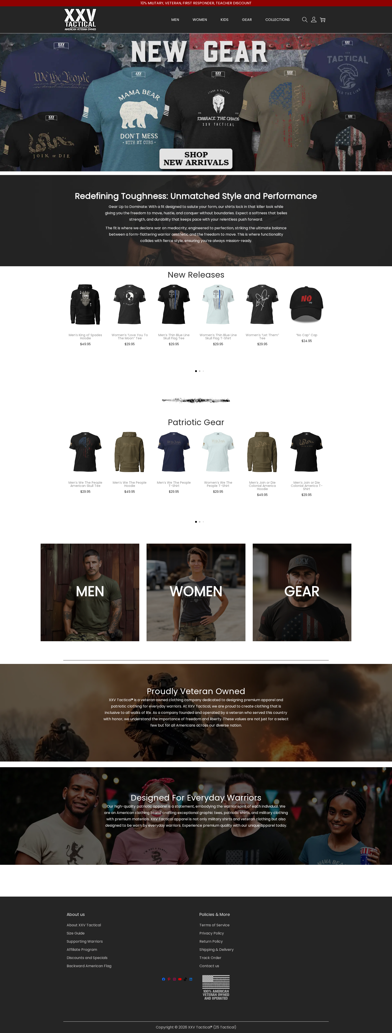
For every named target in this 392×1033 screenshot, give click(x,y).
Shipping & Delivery (216, 949)
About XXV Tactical (84, 925)
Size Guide (76, 933)
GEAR (302, 591)
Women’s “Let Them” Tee (262, 336)
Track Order (210, 957)
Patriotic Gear (196, 422)
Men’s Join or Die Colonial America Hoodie (262, 485)
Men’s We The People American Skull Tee (85, 484)
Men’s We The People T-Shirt (174, 484)
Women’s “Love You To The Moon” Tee (130, 336)
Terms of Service (214, 925)
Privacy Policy (211, 933)
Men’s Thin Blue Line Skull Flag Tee (174, 336)
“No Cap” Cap (306, 335)
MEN (90, 591)
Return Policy (211, 941)
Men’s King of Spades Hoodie (85, 336)
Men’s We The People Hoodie (130, 484)
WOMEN (196, 591)
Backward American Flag (89, 966)
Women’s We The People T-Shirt (218, 484)
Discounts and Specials (87, 957)
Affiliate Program (82, 949)
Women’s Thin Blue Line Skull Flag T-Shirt (218, 336)
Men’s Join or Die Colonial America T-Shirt (307, 485)
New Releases (196, 275)
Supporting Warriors (85, 941)
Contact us (209, 966)
